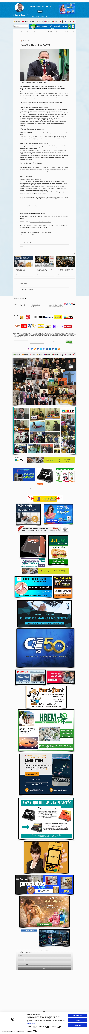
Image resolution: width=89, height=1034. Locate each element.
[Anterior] (6, 994)
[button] (73, 31)
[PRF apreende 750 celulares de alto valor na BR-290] (44, 261)
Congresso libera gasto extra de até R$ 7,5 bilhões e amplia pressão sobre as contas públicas (65, 269)
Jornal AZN (33, 31)
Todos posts (16, 31)
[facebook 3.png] (53, 350)
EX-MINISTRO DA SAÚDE (33, 232)
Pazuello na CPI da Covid (46, 232)
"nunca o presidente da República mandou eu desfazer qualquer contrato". (36, 234)
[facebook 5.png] (38, 350)
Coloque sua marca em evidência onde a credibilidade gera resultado (23, 269)
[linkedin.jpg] (50, 350)
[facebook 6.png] (56, 350)
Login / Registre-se (67, 15)
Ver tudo (73, 253)
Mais (65, 31)
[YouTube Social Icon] (72, 305)
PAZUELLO (23, 232)
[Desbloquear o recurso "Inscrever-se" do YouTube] (21, 343)
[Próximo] (82, 994)
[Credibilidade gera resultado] (23, 261)
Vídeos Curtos (58, 31)
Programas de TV (24, 31)
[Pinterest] (65, 305)
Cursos (43, 31)
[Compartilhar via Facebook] (21, 242)
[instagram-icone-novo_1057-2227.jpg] (29, 350)
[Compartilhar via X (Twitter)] (24, 242)
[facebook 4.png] (44, 350)
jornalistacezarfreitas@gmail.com (56, 307)
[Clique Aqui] (19, 461)
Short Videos (50, 31)
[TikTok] (74, 305)
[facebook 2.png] (32, 350)
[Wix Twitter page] (70, 305)
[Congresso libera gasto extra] (65, 261)
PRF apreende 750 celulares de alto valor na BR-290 (44, 269)
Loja (39, 31)
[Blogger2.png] (35, 350)
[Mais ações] (68, 41)
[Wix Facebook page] (67, 305)
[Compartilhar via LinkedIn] (27, 242)
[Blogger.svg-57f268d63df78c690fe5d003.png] (59, 350)
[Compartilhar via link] (30, 242)
